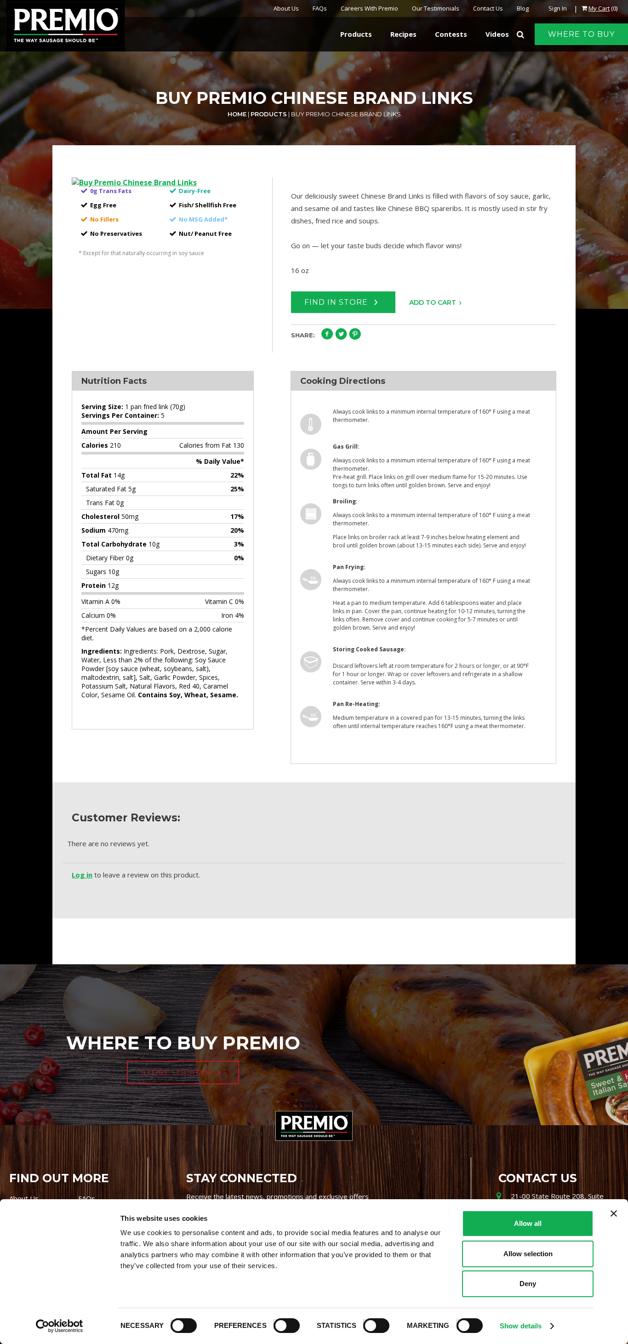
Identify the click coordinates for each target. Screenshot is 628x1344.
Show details (521, 1326)
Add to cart (432, 302)
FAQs (320, 8)
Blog (523, 8)
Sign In (557, 8)
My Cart (599, 8)
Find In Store (337, 302)
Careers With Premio (369, 8)
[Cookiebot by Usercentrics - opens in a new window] (59, 1326)
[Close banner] (614, 1213)
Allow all (528, 1223)
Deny (528, 1283)
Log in (82, 874)
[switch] (282, 1324)
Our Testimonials (435, 8)
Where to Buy (581, 34)
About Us (286, 8)
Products (269, 114)
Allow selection (528, 1254)
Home (237, 114)
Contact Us (488, 8)
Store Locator (177, 1072)
